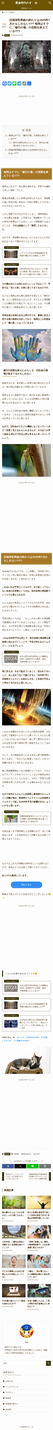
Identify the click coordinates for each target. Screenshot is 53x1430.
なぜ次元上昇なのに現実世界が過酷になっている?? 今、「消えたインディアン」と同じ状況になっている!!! (34, 1024)
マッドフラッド (11, 1387)
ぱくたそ (20, 1037)
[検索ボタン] (50, 3)
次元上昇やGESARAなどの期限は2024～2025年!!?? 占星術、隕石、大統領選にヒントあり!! (34, 659)
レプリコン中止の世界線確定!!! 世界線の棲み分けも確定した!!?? (34, 254)
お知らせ (9, 1381)
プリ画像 (17, 1041)
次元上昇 (36, 1154)
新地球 (7, 35)
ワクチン (9, 1392)
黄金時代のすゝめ (26, 3)
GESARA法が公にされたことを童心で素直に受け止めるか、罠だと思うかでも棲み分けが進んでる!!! (34, 271)
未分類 (8, 1409)
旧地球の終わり (26, 1154)
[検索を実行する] (48, 1363)
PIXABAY (25, 1041)
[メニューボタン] (3, 3)
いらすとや (6, 1041)
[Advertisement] (26, 107)
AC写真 (44, 1037)
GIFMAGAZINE (32, 1037)
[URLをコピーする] (45, 1166)
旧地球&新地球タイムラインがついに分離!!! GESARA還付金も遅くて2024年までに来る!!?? (34, 818)
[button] (8, 1166)
